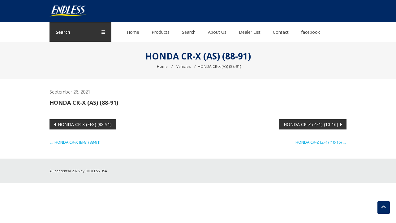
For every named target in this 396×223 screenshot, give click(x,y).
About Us (217, 32)
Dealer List (249, 32)
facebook (310, 32)
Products (161, 32)
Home (133, 32)
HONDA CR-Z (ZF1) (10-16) (311, 124)
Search (189, 32)
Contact (281, 32)
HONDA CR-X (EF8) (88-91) (85, 124)
